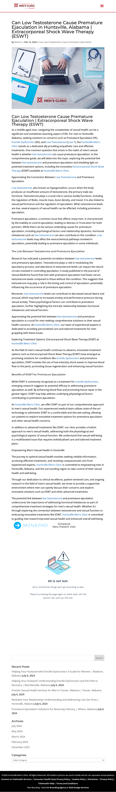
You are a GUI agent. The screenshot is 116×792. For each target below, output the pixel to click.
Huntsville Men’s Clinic (56, 170)
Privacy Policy (106, 779)
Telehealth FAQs (46, 783)
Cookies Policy (79, 779)
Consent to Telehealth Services (16, 779)
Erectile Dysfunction (23, 142)
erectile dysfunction (67, 358)
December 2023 (21, 747)
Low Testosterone (56, 142)
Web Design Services (79, 787)
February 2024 (20, 742)
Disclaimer (93, 779)
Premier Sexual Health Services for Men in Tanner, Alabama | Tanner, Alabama (57, 690)
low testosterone (42, 154)
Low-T (71, 142)
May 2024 (17, 731)
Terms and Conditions (67, 783)
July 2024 (17, 726)
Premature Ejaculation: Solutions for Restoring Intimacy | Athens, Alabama (54, 709)
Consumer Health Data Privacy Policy (52, 779)
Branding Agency (58, 787)
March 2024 (18, 736)
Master (18, 42)
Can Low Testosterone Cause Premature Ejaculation (65, 42)
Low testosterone (22, 187)
